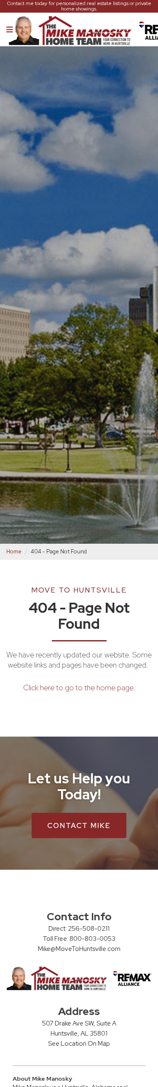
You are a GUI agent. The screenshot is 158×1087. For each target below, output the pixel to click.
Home (13, 551)
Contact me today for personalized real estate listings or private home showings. (79, 6)
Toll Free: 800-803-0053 (79, 939)
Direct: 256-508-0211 (79, 928)
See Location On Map (79, 1043)
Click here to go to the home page (78, 687)
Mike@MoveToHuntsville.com (79, 949)
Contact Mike (79, 825)
